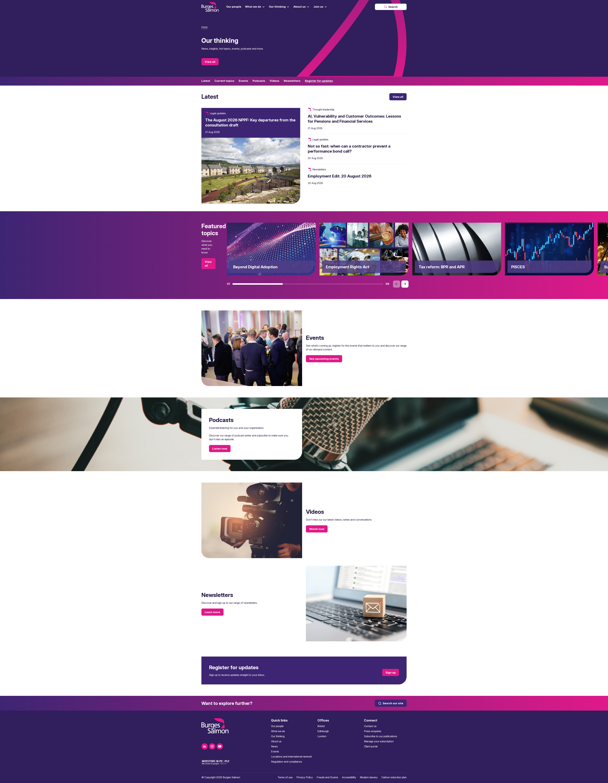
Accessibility (349, 777)
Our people (277, 726)
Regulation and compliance (286, 761)
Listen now (219, 448)
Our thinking (278, 736)
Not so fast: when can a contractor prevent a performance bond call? (349, 149)
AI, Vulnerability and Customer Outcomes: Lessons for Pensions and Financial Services (354, 119)
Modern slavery (369, 777)
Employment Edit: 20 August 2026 (339, 176)
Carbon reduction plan (394, 777)
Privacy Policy (304, 777)
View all (210, 61)
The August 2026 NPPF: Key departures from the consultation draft (250, 122)
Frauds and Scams (327, 777)
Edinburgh (323, 731)
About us (276, 741)
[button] (258, 283)
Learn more (212, 612)
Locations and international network (291, 756)
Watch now (316, 529)
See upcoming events (324, 358)
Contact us (370, 726)
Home (204, 27)
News (274, 746)
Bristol (321, 726)
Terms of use (285, 777)
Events (275, 751)
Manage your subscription (379, 741)
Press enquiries (372, 731)
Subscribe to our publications (380, 736)
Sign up (391, 672)
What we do (278, 731)
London (321, 736)
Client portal (370, 746)
